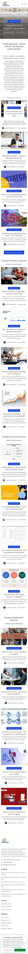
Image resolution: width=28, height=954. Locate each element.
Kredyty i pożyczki (14, 21)
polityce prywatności (16, 947)
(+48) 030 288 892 (7, 862)
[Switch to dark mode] (22, 3)
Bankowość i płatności (14, 191)
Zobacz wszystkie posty (14, 264)
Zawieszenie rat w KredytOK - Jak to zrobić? (12, 882)
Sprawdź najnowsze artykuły (14, 252)
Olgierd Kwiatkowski (6, 904)
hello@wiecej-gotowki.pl (9, 864)
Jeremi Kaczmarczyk (6, 906)
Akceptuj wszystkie (20, 950)
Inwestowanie (4, 926)
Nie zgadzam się (8, 950)
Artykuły (4, 869)
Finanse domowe (14, 464)
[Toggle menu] (25, 4)
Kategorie (4, 914)
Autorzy (4, 900)
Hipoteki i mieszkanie (14, 107)
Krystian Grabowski (6, 909)
